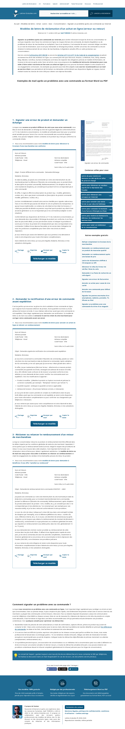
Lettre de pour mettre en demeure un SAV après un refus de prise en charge (94, 178)
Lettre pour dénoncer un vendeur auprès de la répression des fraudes (94, 187)
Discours (88, 4)
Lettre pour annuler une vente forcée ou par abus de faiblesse (93, 203)
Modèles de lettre (28, 24)
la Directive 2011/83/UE (38, 55)
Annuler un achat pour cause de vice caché (96, 284)
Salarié (55, 4)
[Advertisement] (62, 100)
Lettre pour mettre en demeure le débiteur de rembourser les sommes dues (95, 218)
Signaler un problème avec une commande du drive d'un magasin (95, 305)
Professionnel (98, 4)
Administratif (64, 4)
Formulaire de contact (74, 707)
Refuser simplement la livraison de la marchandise (96, 243)
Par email (74, 669)
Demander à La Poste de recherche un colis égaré (96, 274)
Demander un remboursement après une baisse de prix (96, 255)
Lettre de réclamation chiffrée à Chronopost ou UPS (94, 262)
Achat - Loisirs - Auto (44, 24)
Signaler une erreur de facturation (95, 279)
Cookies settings (82, 713)
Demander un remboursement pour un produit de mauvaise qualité (95, 249)
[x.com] (17, 716)
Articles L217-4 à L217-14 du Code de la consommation (78, 55)
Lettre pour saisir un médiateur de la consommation (94, 226)
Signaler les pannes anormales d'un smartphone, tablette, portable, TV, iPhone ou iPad (95, 298)
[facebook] (14, 716)
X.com (64, 669)
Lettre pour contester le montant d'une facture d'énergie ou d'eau (94, 210)
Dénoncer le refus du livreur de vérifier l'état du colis (94, 268)
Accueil (16, 24)
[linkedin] (20, 716)
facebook (53, 669)
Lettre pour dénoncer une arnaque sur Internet (91, 196)
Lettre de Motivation (29, 4)
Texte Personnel (76, 4)
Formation (46, 4)
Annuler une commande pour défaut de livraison (96, 290)
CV (40, 4)
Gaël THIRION (65, 33)
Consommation (60, 24)
